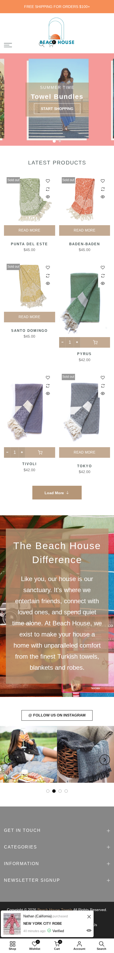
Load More (54, 493)
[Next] (104, 759)
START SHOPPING (57, 108)
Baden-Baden (84, 244)
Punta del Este (29, 244)
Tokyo (84, 466)
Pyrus (84, 354)
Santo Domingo (29, 331)
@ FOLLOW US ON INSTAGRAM (57, 715)
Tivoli (29, 464)
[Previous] (9, 759)
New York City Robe (42, 924)
